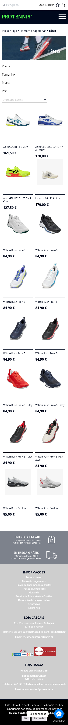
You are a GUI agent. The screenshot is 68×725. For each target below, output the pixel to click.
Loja (14, 31)
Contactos (34, 604)
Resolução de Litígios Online (34, 600)
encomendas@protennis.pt (37, 637)
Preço (6, 66)
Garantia (34, 592)
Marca (6, 83)
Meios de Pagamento (34, 581)
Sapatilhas (39, 31)
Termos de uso (34, 577)
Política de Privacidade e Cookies (34, 596)
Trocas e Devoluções (34, 588)
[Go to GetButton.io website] (59, 721)
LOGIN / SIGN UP (46, 5)
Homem (25, 31)
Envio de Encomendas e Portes (34, 585)
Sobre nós (34, 607)
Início (5, 31)
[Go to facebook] (59, 714)
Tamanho (8, 74)
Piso (4, 91)
